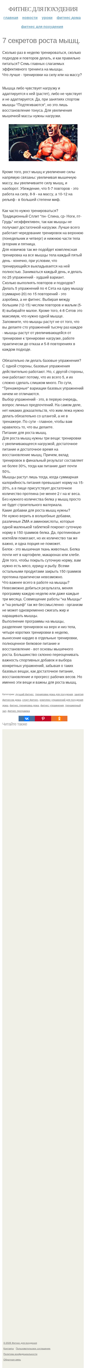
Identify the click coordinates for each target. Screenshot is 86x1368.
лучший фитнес (24, 694)
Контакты (8, 1348)
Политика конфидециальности (20, 1354)
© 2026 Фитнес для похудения (20, 1342)
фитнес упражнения (52, 705)
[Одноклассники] (59, 718)
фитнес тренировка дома (24, 705)
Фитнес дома (69, 17)
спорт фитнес (30, 699)
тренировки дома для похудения (54, 694)
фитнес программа (19, 711)
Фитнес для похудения (42, 9)
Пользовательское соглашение (33, 1348)
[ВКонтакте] (27, 718)
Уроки (47, 17)
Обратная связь (12, 1359)
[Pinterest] (43, 718)
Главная (10, 17)
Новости (30, 17)
